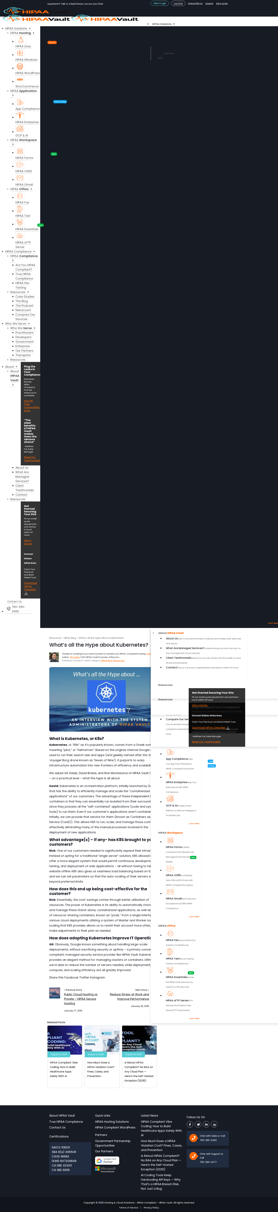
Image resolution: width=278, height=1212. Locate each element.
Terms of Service (128, 1207)
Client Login (159, 3)
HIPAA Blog (70, 638)
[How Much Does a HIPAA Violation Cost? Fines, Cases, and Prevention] (102, 1040)
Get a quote (222, 3)
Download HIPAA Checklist (209, 728)
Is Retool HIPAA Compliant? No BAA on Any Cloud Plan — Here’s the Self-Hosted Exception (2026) (139, 1071)
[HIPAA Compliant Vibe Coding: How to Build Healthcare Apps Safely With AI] (64, 1040)
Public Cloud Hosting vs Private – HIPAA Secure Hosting (80, 998)
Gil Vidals (74, 657)
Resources (55, 638)
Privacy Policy (151, 1207)
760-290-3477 (208, 1162)
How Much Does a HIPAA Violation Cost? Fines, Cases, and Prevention (161, 1145)
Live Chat (178, 3)
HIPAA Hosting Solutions (112, 1122)
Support (209, 3)
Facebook (71, 977)
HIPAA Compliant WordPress (115, 1127)
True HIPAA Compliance (66, 1122)
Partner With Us (195, 3)
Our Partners (104, 1151)
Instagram (97, 977)
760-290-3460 (208, 1140)
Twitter (84, 977)
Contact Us (57, 1127)
